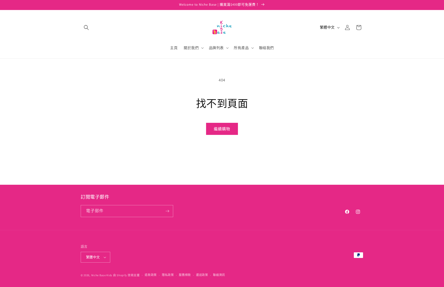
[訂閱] (167, 211)
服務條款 (185, 275)
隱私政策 (168, 275)
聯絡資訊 (219, 275)
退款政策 (151, 275)
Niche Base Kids (102, 275)
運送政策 (202, 275)
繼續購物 (222, 128)
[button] (86, 27)
